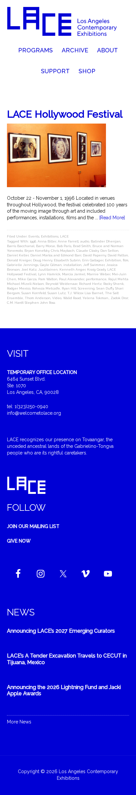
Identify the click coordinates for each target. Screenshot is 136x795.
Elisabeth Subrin (67, 260)
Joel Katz (29, 269)
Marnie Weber (98, 274)
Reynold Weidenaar (61, 284)
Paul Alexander (71, 279)
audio (84, 241)
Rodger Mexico (18, 288)
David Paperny (94, 255)
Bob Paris (64, 246)
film (125, 260)
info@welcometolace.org (34, 413)
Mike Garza (27, 279)
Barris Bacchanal (20, 246)
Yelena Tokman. (96, 298)
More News (19, 721)
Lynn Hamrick (49, 274)
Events (33, 236)
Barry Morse (45, 246)
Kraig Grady (96, 269)
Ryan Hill (69, 288)
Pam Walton (47, 279)
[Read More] (112, 217)
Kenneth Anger (72, 269)
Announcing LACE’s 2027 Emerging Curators (61, 631)
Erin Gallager (92, 260)
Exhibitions (49, 236)
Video (56, 298)
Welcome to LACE (68, 23)
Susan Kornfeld (33, 293)
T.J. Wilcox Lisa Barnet (85, 293)
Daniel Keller (18, 255)
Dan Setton (109, 250)
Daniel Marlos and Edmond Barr (55, 255)
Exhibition (113, 260)
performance (96, 279)
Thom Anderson (38, 298)
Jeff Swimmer (94, 265)
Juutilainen (48, 269)
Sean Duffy (105, 288)
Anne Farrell (68, 241)
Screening (86, 288)
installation (72, 265)
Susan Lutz (57, 293)
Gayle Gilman (51, 265)
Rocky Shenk (113, 284)
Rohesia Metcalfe (46, 288)
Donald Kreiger (19, 260)
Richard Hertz (90, 284)
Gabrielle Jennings (22, 265)
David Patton (118, 255)
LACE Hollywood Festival (64, 114)
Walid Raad (72, 298)
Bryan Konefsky (36, 250)
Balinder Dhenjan (105, 241)
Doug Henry (42, 260)
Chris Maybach (63, 250)
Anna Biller (47, 241)
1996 (33, 241)
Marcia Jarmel (73, 274)
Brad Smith (82, 246)
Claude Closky (87, 250)
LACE (64, 236)
